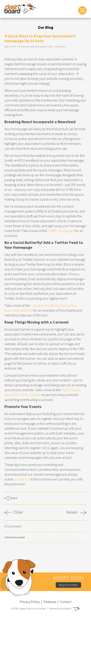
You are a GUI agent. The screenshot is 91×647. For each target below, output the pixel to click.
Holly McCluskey (37, 46)
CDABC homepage (61, 230)
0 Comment (60, 46)
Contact (65, 601)
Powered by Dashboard (60, 608)
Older (17, 512)
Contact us (22, 479)
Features (50, 601)
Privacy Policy (30, 601)
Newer (72, 512)
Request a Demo (68, 585)
